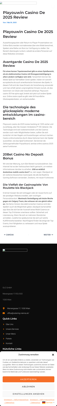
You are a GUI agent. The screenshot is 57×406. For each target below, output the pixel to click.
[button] (53, 354)
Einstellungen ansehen (28, 394)
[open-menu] (52, 6)
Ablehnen (28, 386)
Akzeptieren (28, 379)
